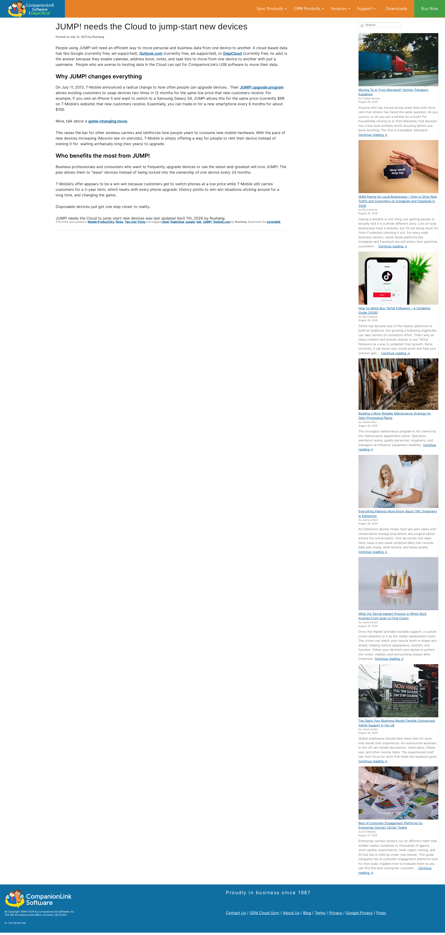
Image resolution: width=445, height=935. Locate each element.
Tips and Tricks (135, 221)
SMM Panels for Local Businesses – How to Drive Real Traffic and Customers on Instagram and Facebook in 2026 (398, 201)
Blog (307, 912)
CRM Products (307, 8)
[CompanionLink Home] (32, 9)
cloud (165, 221)
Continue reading (373, 135)
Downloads (396, 8)
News (119, 221)
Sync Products (270, 8)
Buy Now (429, 8)
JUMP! (207, 221)
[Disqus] (171, 294)
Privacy (335, 912)
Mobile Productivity (101, 221)
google (190, 221)
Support (365, 8)
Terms (320, 912)
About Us (291, 912)
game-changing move (107, 121)
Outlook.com (150, 53)
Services (339, 8)
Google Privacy (359, 912)
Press (381, 912)
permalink (273, 221)
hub (198, 221)
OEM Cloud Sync (264, 912)
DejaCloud (232, 53)
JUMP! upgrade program (261, 87)
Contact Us (236, 912)
